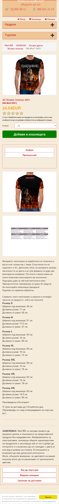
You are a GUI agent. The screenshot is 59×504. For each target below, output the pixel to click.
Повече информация (49, 501)
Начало (51, 19)
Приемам (48, 497)
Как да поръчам (29, 469)
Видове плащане (29, 475)
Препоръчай (30, 155)
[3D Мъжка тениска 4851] (29, 74)
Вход (22, 19)
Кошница (36, 19)
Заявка (29, 149)
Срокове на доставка (29, 480)
